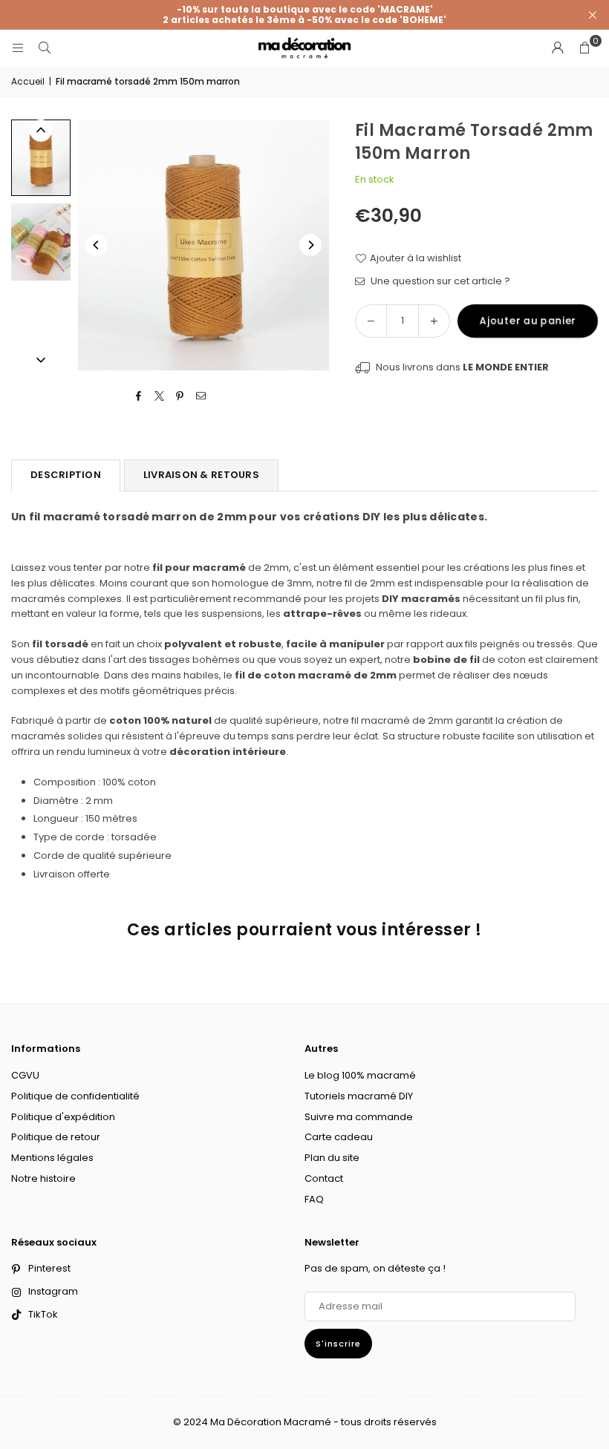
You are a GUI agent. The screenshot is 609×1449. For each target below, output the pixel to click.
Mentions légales (52, 1158)
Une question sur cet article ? (439, 281)
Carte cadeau (338, 1137)
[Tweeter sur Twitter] (159, 397)
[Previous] (96, 245)
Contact (323, 1178)
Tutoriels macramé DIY (358, 1096)
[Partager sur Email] (200, 397)
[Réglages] (557, 48)
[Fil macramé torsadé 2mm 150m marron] (41, 157)
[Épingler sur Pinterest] (180, 397)
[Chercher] (44, 48)
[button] (584, 48)
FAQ (314, 1199)
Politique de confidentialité (75, 1096)
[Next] (310, 245)
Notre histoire (43, 1178)
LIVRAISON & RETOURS (201, 475)
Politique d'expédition (63, 1117)
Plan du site (331, 1158)
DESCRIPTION (65, 475)
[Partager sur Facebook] (138, 397)
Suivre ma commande (358, 1117)
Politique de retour (55, 1137)
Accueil (28, 81)
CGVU (25, 1075)
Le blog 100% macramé (360, 1075)
